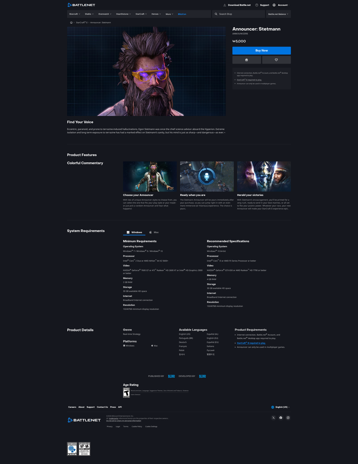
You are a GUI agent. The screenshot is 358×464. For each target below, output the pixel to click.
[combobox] (241, 14)
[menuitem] (75, 14)
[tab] (134, 232)
